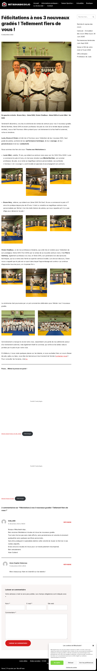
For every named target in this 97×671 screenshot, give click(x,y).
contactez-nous (61, 356)
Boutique (89, 3)
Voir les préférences (86, 663)
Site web (51, 603)
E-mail (29, 603)
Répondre (67, 522)
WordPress (21, 668)
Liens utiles (23, 661)
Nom (7, 603)
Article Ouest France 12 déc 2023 (11, 433)
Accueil (36, 3)
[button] (93, 646)
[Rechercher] (93, 17)
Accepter (57, 663)
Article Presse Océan (7, 498)
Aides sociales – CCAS (38, 661)
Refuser (70, 663)
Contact (50, 6)
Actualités (80, 3)
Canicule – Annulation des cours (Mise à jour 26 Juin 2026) (86, 34)
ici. (26, 359)
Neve (3, 668)
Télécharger (27, 433)
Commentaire (10, 612)
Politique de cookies (71, 667)
